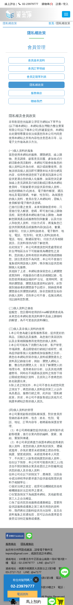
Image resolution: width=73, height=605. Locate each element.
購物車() (47, 3)
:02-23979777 (30, 3)
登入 (65, 3)
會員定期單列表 (36, 76)
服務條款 (36, 93)
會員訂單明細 (36, 68)
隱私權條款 (27, 543)
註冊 (58, 3)
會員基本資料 (36, 60)
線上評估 (10, 3)
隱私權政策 (37, 84)
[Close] (36, 580)
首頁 (51, 23)
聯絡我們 (36, 101)
